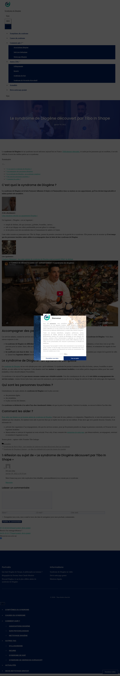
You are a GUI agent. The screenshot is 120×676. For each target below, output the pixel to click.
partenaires (53, 323)
